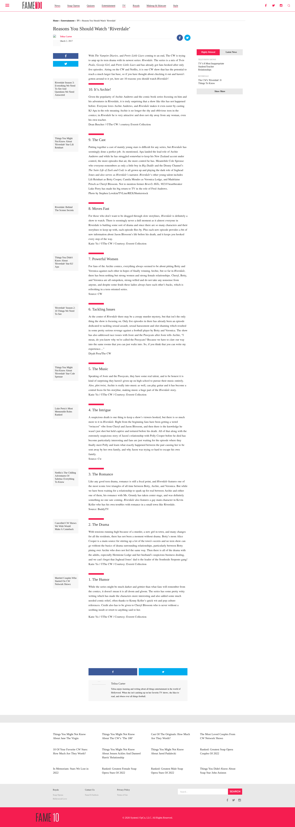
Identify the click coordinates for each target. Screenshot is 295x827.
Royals (136, 5)
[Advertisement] (137, 643)
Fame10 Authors (91, 795)
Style (175, 5)
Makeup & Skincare (156, 5)
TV (124, 5)
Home (56, 21)
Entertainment (108, 5)
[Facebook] (180, 38)
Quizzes (91, 5)
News (57, 5)
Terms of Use (122, 795)
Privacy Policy (123, 790)
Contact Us (89, 790)
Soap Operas (73, 5)
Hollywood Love (60, 799)
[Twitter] (187, 38)
